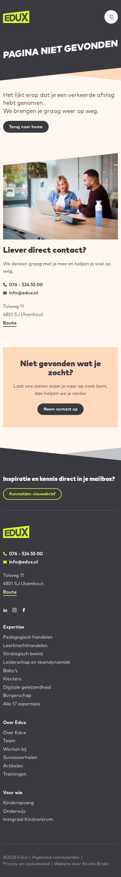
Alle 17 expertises (21, 704)
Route (10, 323)
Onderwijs (14, 811)
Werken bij (14, 749)
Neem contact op (61, 409)
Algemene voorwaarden (55, 857)
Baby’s (10, 670)
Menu (114, 16)
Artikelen (13, 766)
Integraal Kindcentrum (28, 819)
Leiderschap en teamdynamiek (36, 662)
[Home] (16, 17)
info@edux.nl (23, 293)
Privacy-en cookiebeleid (26, 863)
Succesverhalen (20, 757)
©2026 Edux (15, 857)
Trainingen (14, 774)
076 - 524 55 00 (26, 284)
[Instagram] (14, 610)
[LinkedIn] (5, 610)
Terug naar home (25, 126)
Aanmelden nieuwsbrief (32, 493)
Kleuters (12, 678)
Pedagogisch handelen (28, 637)
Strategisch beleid (23, 653)
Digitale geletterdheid (27, 687)
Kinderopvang (18, 802)
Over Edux (14, 732)
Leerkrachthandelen (25, 645)
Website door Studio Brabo (81, 863)
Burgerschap (17, 695)
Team (9, 740)
